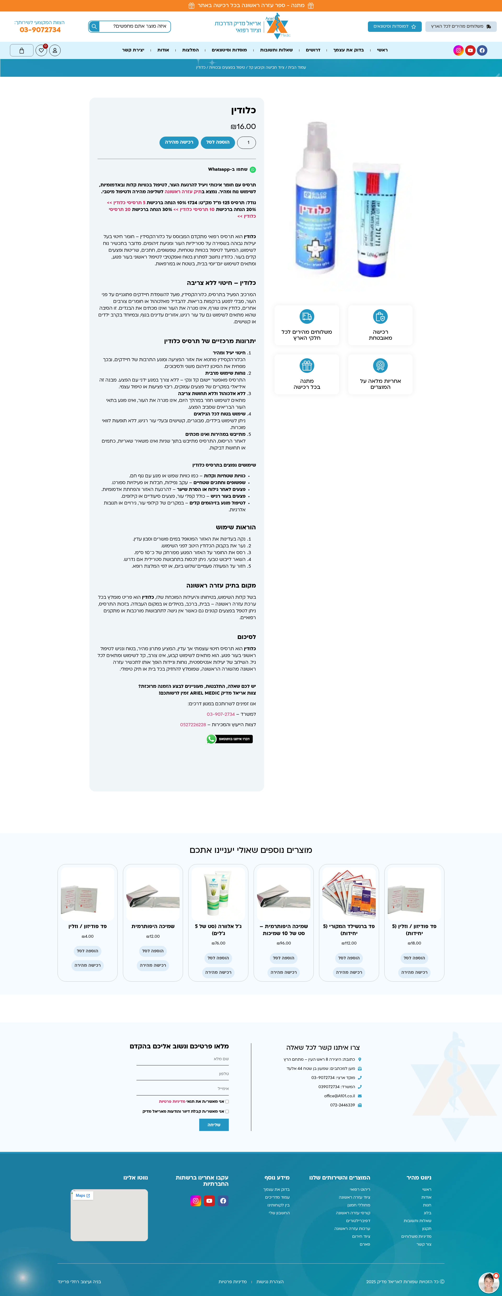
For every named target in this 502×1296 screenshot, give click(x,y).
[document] (251, 648)
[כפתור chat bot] (488, 1282)
